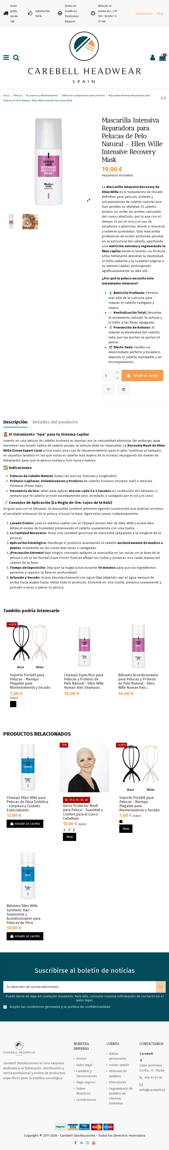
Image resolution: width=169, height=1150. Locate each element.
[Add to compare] (123, 389)
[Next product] (165, 98)
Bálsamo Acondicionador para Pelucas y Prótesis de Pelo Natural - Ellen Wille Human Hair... (138, 681)
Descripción (15, 422)
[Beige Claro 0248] (64, 829)
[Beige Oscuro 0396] (73, 829)
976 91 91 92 (153, 1078)
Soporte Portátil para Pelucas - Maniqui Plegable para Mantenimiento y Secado (30, 681)
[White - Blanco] (21, 704)
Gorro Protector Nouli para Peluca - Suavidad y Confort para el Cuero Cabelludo (83, 812)
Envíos (81, 1059)
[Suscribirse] (161, 987)
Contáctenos (86, 1100)
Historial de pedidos (118, 1073)
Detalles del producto (55, 422)
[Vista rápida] (50, 644)
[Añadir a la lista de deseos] (108, 389)
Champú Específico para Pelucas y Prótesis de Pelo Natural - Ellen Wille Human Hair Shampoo (84, 681)
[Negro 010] (13, 704)
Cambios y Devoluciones (86, 1073)
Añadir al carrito (145, 375)
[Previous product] (162, 98)
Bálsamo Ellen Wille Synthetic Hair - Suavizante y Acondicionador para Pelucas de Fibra (23, 914)
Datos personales (117, 1056)
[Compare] (50, 636)
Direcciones (117, 1082)
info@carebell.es (152, 1090)
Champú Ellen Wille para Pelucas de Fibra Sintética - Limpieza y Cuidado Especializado (27, 804)
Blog (160, 14)
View (69, 837)
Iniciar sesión (119, 1065)
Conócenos (144, 14)
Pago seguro (85, 1082)
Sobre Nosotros (83, 1091)
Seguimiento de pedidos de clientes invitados (121, 1096)
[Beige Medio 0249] (69, 829)
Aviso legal (84, 1065)
